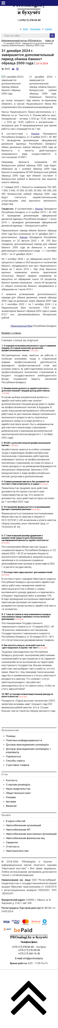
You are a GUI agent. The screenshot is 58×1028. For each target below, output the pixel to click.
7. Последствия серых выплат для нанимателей (26, 572)
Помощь (10, 736)
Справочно (12, 842)
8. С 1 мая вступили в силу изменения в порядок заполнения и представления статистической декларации (26, 616)
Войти (25, 29)
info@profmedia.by (33, 958)
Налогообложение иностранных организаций (31, 834)
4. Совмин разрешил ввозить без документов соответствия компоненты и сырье (25, 482)
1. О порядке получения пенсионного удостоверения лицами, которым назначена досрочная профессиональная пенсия (28, 348)
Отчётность (12, 846)
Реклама (11, 797)
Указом (35, 133)
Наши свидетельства (18, 788)
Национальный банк (22, 326)
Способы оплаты (15, 760)
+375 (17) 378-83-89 (23, 947)
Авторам (11, 801)
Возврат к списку (11, 333)
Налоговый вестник (17, 850)
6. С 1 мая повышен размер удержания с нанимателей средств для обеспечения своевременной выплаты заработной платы (24, 537)
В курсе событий (15, 821)
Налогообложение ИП (18, 829)
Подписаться (13, 756)
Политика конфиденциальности (24, 740)
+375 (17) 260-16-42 (29, 953)
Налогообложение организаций (23, 825)
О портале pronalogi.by (18, 784)
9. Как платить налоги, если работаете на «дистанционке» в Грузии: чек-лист (23, 646)
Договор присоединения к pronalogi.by (27, 744)
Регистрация (35, 29)
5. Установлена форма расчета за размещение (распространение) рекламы (25, 508)
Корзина (48, 29)
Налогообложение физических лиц (25, 838)
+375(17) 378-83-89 (29, 20)
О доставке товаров (17, 765)
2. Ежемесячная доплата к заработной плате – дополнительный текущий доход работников (25, 389)
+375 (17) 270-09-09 (29, 950)
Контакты (11, 780)
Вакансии (11, 805)
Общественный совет (18, 793)
